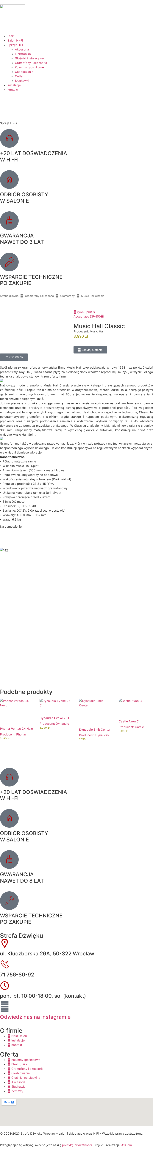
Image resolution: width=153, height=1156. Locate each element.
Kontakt (12, 89)
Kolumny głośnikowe (29, 67)
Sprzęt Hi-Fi (15, 45)
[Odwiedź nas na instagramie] (4, 1006)
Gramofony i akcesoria (31, 63)
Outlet (19, 76)
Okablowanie (24, 72)
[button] (90, 349)
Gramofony (67, 296)
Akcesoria (22, 49)
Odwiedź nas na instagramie (35, 1017)
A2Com (126, 1145)
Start (11, 36)
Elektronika (23, 54)
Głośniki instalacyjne (29, 58)
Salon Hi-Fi (15, 40)
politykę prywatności (77, 1145)
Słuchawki (22, 81)
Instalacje (14, 85)
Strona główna (9, 296)
